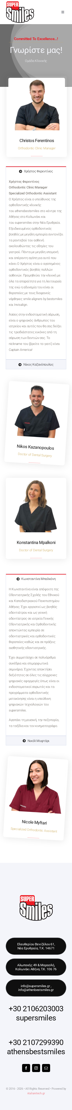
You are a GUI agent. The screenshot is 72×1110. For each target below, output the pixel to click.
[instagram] (36, 1068)
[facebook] (26, 1068)
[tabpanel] (36, 267)
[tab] (36, 171)
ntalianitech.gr (36, 1093)
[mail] (46, 1068)
